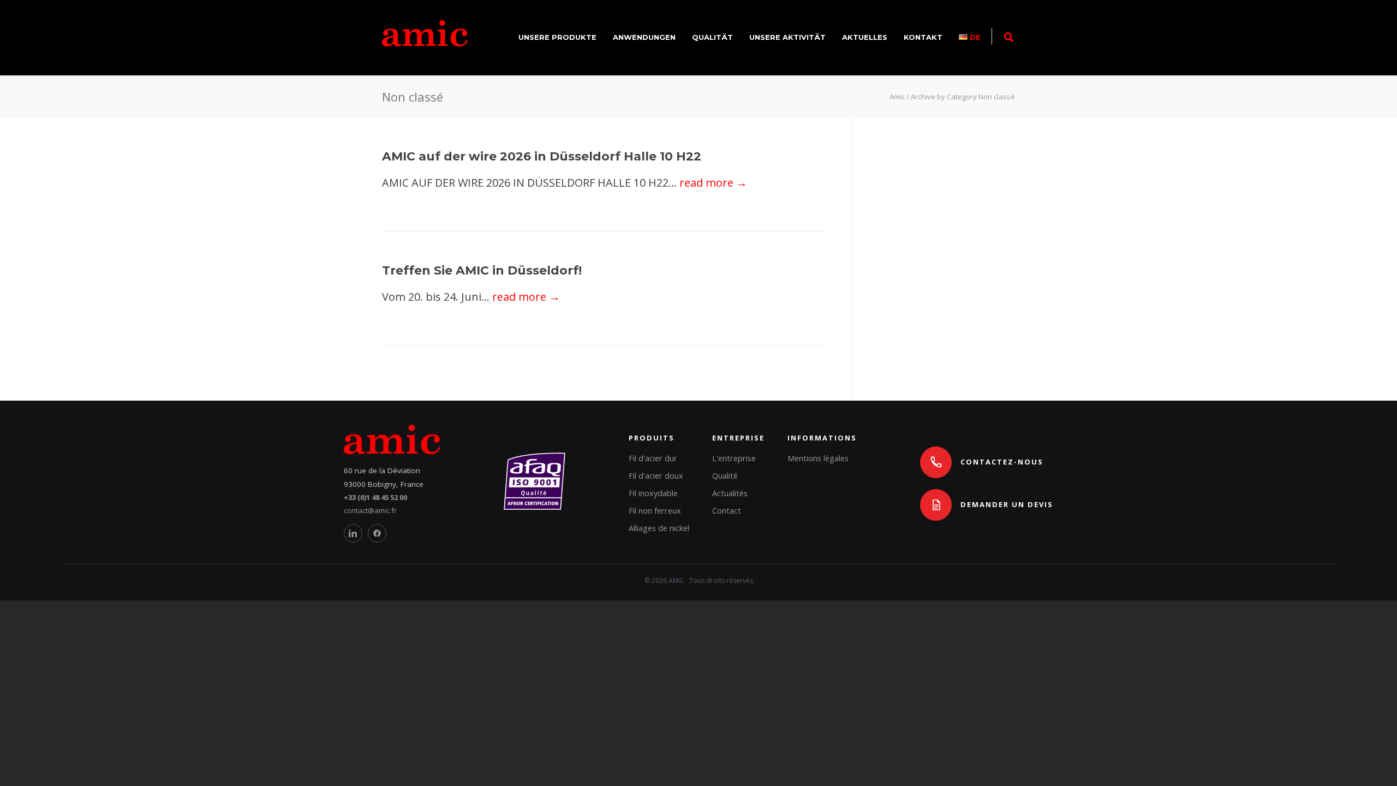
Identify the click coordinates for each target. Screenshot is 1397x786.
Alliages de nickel (659, 528)
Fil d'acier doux (656, 476)
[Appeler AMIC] (936, 462)
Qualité (725, 476)
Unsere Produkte (557, 37)
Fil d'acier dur (653, 458)
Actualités (730, 493)
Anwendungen (644, 37)
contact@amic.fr (370, 510)
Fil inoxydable (653, 493)
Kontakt (923, 37)
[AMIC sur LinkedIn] (353, 533)
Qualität (712, 37)
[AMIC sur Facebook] (377, 533)
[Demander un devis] (936, 505)
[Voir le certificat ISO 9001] (535, 507)
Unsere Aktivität (787, 37)
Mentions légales (818, 458)
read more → (713, 182)
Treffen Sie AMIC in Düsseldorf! (482, 270)
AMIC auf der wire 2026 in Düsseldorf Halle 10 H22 (541, 156)
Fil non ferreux (655, 510)
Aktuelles (864, 37)
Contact (726, 510)
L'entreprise (734, 458)
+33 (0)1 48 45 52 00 (375, 497)
